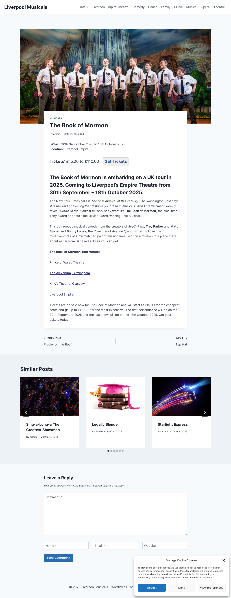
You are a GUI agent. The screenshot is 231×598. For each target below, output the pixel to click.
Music (178, 7)
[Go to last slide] (26, 412)
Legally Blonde (105, 424)
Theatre (219, 7)
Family (165, 7)
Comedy (138, 7)
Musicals (56, 118)
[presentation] (49, 396)
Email (100, 545)
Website (150, 545)
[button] (224, 560)
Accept (152, 587)
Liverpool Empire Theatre (110, 7)
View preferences (211, 587)
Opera (205, 7)
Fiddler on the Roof (58, 341)
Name (51, 545)
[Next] (205, 412)
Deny (181, 587)
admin (56, 134)
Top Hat (181, 341)
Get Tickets (115, 161)
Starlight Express (173, 424)
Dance (152, 7)
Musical (191, 7)
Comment (53, 497)
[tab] (108, 451)
